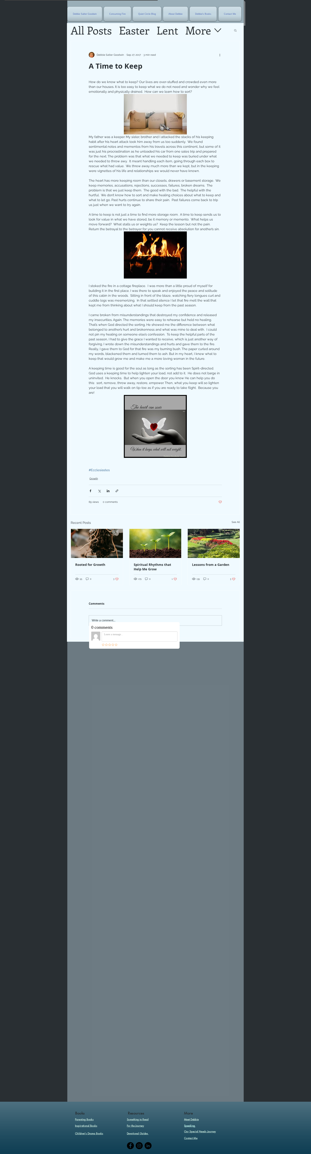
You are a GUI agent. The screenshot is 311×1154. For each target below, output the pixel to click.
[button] (235, 30)
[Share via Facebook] (90, 491)
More (198, 30)
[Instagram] (139, 1145)
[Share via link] (117, 491)
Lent (167, 30)
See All (236, 522)
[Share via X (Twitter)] (99, 491)
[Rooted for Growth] (97, 543)
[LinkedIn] (148, 1145)
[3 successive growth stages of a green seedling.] (155, 543)
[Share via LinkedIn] (108, 491)
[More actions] (220, 55)
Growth (93, 478)
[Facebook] (130, 1145)
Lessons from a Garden (210, 564)
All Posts (91, 30)
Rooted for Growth (90, 564)
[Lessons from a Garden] (214, 543)
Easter (134, 30)
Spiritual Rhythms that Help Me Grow (152, 566)
